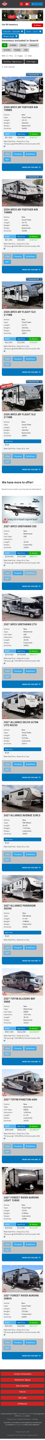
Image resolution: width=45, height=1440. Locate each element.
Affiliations (22, 1403)
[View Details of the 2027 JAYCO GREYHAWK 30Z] (22, 509)
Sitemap (35, 1419)
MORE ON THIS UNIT (30, 167)
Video (30, 56)
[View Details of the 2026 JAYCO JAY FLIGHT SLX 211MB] (22, 295)
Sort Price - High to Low (12, 61)
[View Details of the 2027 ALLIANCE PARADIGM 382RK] (22, 888)
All (5, 45)
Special (23, 45)
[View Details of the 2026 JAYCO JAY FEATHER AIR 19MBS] (22, 90)
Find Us (22, 1391)
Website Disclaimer (24, 1419)
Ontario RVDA (29, 1413)
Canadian (20, 1413)
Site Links (22, 1397)
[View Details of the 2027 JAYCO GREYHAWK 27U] (22, 607)
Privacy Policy (11, 1419)
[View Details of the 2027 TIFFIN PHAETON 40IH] (22, 1082)
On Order (7, 50)
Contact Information (22, 1373)
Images (20, 56)
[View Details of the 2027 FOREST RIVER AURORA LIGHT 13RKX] (22, 1180)
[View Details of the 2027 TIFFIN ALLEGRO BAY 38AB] (22, 981)
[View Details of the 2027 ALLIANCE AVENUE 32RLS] (22, 798)
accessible (18, 1424)
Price (11, 56)
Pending (17, 50)
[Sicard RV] (4, 3)
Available (13, 45)
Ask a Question (22, 1385)
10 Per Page (31, 61)
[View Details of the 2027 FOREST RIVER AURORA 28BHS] (22, 1278)
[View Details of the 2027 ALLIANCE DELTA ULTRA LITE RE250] (22, 705)
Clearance (33, 45)
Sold (25, 50)
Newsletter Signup (22, 1379)
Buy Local (22, 1416)
